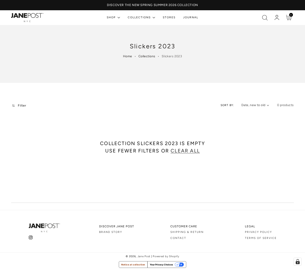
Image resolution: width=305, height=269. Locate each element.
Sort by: (227, 105)
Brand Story (110, 232)
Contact (178, 238)
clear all (185, 151)
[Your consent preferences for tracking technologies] (297, 261)
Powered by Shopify (166, 256)
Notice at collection (133, 264)
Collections (146, 56)
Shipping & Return (187, 232)
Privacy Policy (258, 232)
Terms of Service (261, 238)
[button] (265, 18)
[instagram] (31, 238)
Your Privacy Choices (161, 264)
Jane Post (144, 256)
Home (127, 56)
